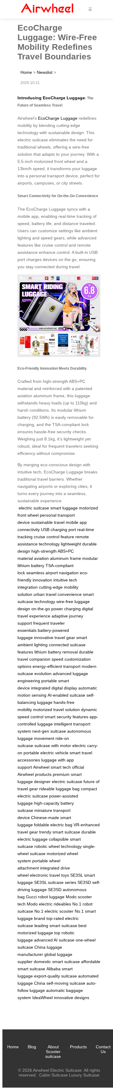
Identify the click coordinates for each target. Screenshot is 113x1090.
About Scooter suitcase (53, 1051)
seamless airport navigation (52, 572)
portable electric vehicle (46, 752)
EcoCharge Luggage (57, 118)
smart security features (66, 716)
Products (78, 1046)
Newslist (44, 72)
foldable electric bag (53, 824)
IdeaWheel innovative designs (60, 997)
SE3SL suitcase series (55, 882)
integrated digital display (54, 688)
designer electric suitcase (58, 781)
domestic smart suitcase (57, 961)
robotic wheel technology (58, 846)
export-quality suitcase (55, 976)
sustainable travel (47, 522)
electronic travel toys (49, 875)
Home (26, 72)
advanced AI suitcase (54, 940)
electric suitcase (34, 508)
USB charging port (58, 529)
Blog (32, 1046)
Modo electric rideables (49, 904)
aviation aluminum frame (57, 558)
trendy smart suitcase (59, 832)
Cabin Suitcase (53, 1075)
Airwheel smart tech (52, 767)
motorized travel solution (56, 709)
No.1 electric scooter (54, 911)
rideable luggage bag (59, 788)
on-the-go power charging (56, 608)
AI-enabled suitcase (66, 695)
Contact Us (103, 1049)
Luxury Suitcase (84, 1075)
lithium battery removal (56, 652)
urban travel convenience (57, 594)
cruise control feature (54, 536)
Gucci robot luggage (45, 896)
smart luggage (64, 508)
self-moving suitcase (65, 983)
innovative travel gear (54, 637)
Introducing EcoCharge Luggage (51, 97)
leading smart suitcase (55, 925)
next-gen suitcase (49, 731)
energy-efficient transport (56, 666)
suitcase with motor (52, 745)
